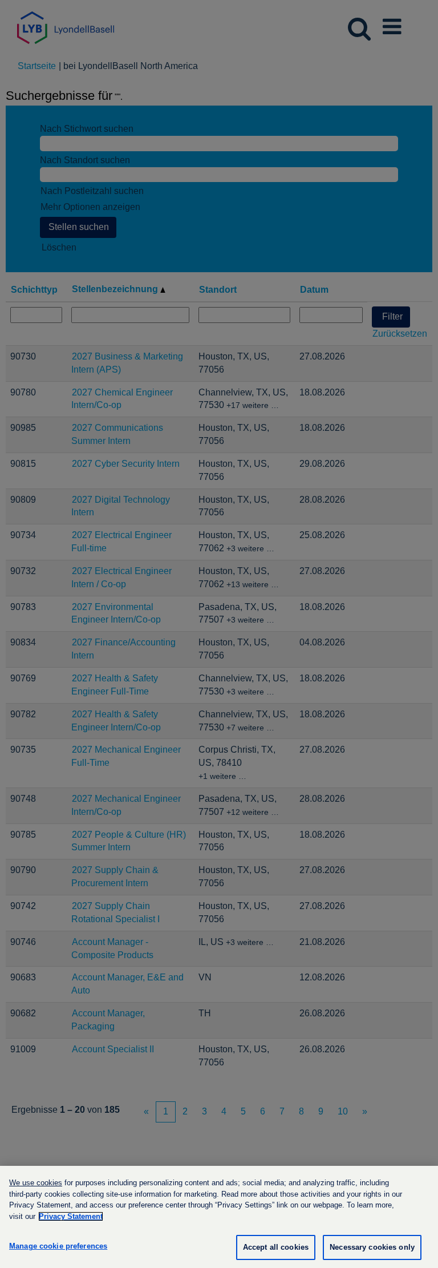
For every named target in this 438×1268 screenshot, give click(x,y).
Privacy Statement (71, 1216)
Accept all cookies (276, 1247)
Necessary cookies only (372, 1247)
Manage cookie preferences (58, 1246)
